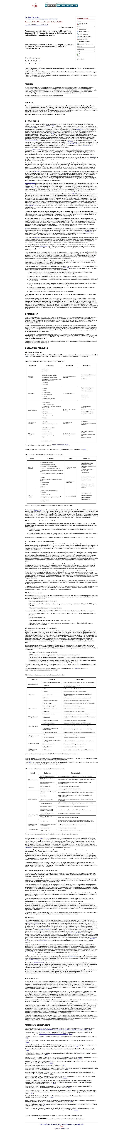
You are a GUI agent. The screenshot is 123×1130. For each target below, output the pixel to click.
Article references (83, 34)
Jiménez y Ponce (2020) (33, 923)
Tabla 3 (77, 668)
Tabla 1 (27, 356)
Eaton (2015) (32, 127)
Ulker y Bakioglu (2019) (30, 183)
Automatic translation (84, 41)
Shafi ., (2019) (49, 125)
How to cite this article (85, 36)
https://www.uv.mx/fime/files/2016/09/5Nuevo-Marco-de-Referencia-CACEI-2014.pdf (63, 1029)
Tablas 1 (36, 510)
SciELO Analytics (83, 23)
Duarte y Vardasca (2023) (31, 139)
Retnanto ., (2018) (92, 251)
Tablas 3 (42, 838)
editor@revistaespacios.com (61, 1128)
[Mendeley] (78, 54)
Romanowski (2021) (86, 145)
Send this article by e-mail (86, 44)
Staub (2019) (37, 237)
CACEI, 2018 (66, 267)
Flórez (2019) (72, 956)
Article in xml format (84, 31)
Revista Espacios (32, 17)
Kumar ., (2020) (29, 187)
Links (89, 1029)
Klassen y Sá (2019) (29, 951)
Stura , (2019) (32, 205)
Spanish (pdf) (82, 29)
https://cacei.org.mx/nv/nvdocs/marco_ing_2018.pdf (53, 1034)
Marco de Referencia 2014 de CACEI (60, 444)
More (80, 54)
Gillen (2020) (70, 141)
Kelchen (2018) (43, 246)
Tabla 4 (30, 762)
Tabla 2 (85, 449)
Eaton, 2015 (93, 157)
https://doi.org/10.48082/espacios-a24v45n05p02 (36, 24)
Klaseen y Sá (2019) (39, 962)
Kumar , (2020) (33, 959)
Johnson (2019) (50, 133)
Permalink (81, 59)
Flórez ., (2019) (37, 149)
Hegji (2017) (79, 129)
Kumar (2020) (73, 143)
